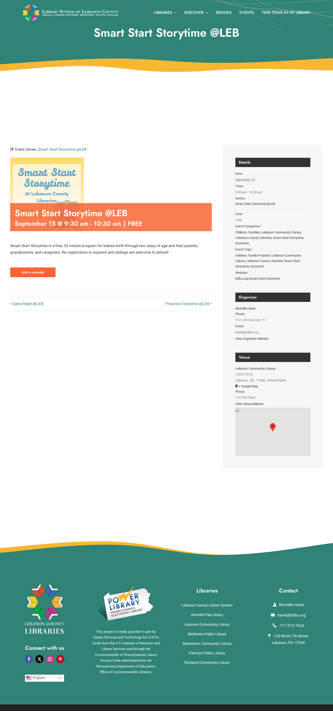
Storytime (242, 243)
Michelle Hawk (245, 308)
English (38, 678)
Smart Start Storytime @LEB (255, 204)
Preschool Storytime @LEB (188, 303)
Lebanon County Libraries (253, 238)
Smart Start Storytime (288, 238)
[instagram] (50, 659)
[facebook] (29, 659)
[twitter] (39, 659)
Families (254, 232)
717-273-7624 (291, 625)
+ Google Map (248, 386)
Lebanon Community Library (281, 232)
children (240, 255)
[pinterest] (60, 659)
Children (241, 232)
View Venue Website (249, 404)
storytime (257, 266)
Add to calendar (33, 272)
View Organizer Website (251, 338)
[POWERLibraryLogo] (126, 586)
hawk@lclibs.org (291, 615)
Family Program (259, 255)
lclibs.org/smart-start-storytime (257, 278)
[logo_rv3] (70, 6)
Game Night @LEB (27, 303)
